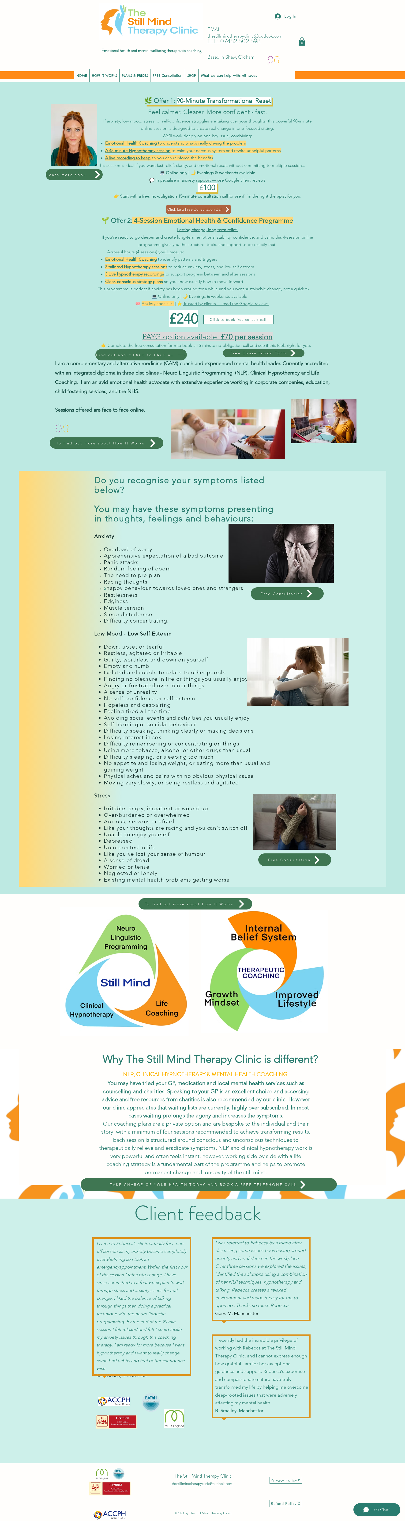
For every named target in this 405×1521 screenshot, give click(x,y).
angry (136, 808)
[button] (301, 41)
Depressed (118, 841)
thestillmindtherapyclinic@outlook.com (244, 35)
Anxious (114, 821)
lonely (149, 873)
